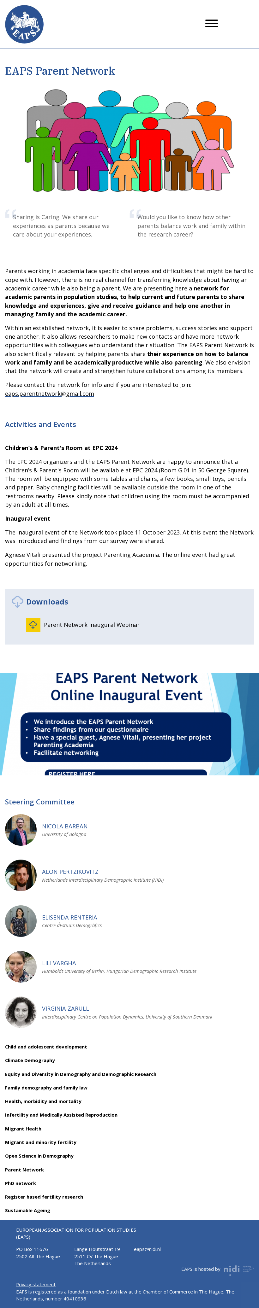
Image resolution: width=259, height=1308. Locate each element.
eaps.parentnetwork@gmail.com (49, 393)
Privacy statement (36, 1284)
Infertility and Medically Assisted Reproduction (61, 1115)
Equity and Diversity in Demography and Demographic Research (80, 1074)
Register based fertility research (44, 1197)
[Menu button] (211, 24)
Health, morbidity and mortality (43, 1101)
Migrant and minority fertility (40, 1142)
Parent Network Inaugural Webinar (92, 624)
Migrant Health (23, 1128)
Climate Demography (30, 1060)
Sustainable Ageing (27, 1210)
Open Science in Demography (39, 1156)
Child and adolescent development (46, 1046)
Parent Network (24, 1169)
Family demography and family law (46, 1087)
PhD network (20, 1183)
